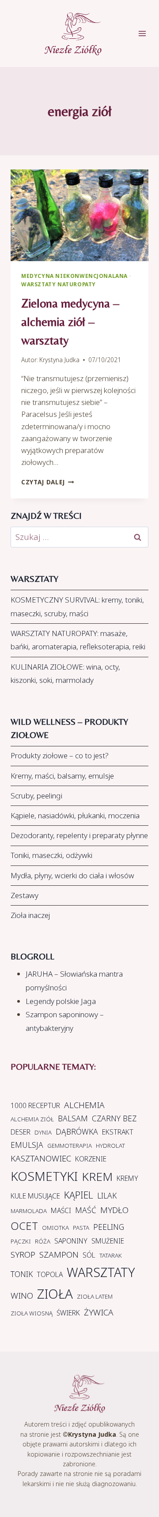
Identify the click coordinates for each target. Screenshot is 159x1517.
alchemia (84, 1105)
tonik (22, 1274)
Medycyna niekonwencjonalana (74, 275)
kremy (127, 1178)
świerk (68, 1313)
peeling (108, 1226)
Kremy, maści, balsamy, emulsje (62, 776)
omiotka (55, 1228)
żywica (99, 1312)
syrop (23, 1254)
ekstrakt (117, 1132)
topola (50, 1274)
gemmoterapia (69, 1146)
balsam (73, 1118)
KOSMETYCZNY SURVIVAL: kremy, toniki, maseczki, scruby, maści (77, 606)
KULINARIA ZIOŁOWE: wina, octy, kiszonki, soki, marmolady (65, 673)
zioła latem (95, 1296)
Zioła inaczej (30, 915)
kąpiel (78, 1194)
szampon (59, 1254)
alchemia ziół (32, 1119)
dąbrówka (77, 1131)
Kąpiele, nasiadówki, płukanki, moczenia (75, 815)
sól (89, 1255)
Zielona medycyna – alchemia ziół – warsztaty (70, 321)
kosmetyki (44, 1176)
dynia (43, 1132)
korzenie (90, 1159)
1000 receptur (35, 1105)
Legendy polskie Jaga (61, 1001)
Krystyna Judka (59, 360)
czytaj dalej (47, 482)
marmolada (29, 1211)
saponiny (70, 1241)
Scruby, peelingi (36, 795)
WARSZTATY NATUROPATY (58, 284)
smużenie (107, 1241)
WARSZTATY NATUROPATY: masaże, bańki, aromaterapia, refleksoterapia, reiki (78, 640)
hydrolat (110, 1146)
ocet (24, 1226)
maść (85, 1210)
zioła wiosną (32, 1313)
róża (42, 1241)
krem (97, 1176)
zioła (55, 1294)
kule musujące (35, 1196)
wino (22, 1295)
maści (61, 1210)
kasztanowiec (41, 1158)
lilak (107, 1195)
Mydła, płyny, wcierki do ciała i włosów (72, 875)
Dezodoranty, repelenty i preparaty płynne (79, 835)
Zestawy (24, 895)
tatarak (110, 1255)
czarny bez (114, 1118)
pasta (81, 1228)
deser (20, 1132)
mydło (114, 1210)
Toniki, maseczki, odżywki (51, 855)
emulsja (27, 1144)
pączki (21, 1241)
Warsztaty (101, 1272)
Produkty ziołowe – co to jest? (60, 755)
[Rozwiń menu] (146, 33)
